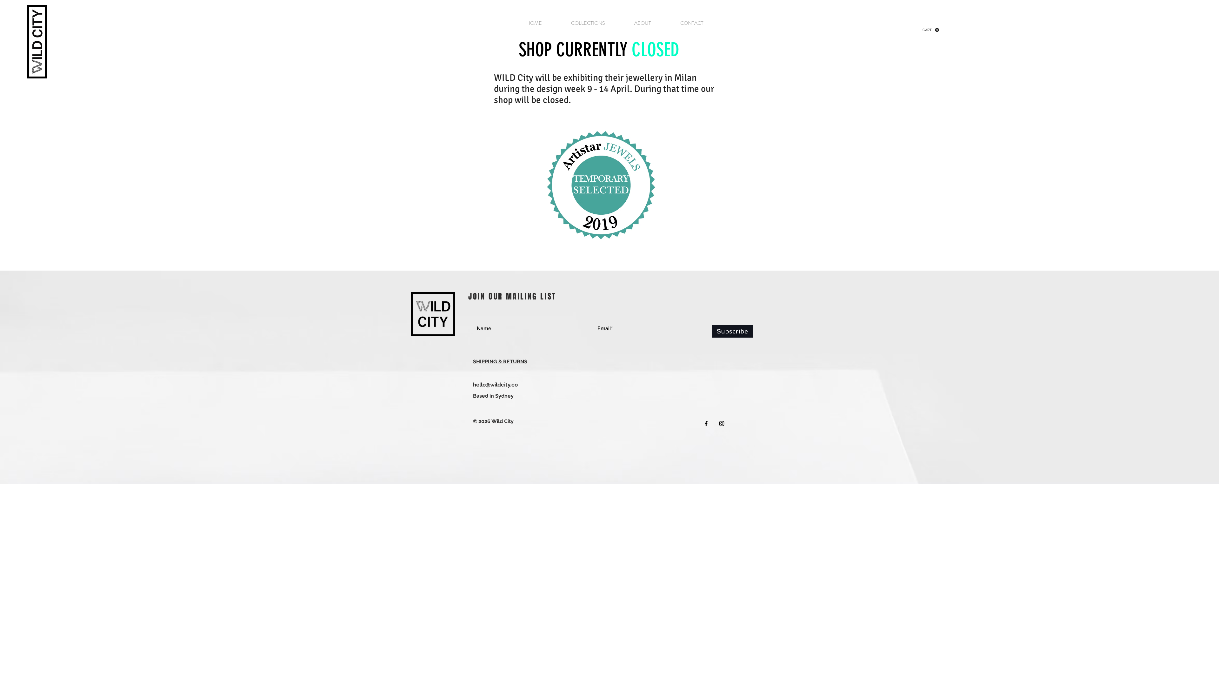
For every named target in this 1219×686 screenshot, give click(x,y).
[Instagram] (721, 423)
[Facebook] (706, 423)
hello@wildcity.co (495, 384)
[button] (931, 30)
